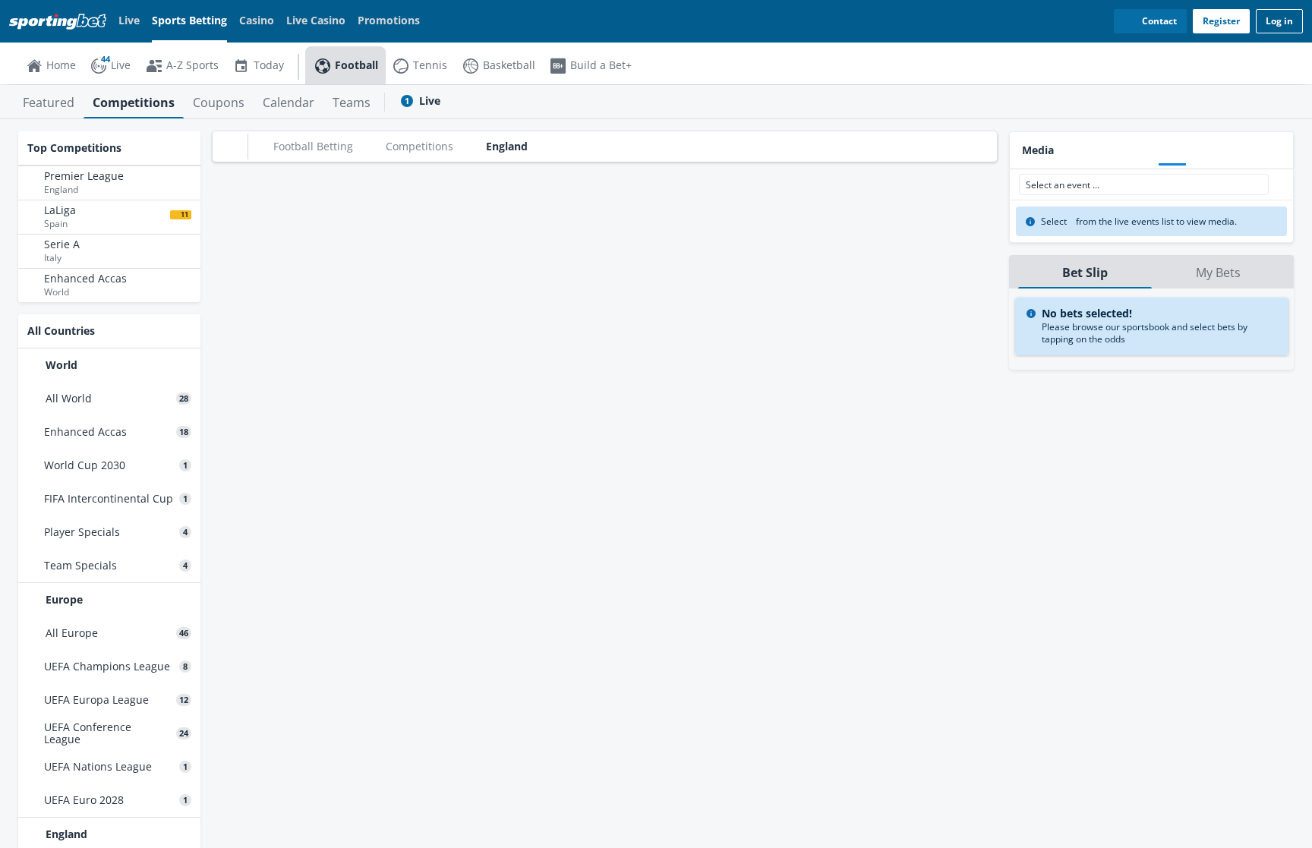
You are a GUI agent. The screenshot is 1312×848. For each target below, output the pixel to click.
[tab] (49, 101)
